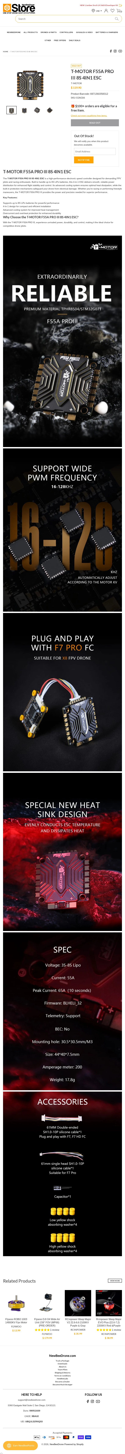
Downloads (62, 1363)
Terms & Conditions (62, 1376)
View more (115, 1281)
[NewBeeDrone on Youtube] (120, 52)
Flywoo (16, 1326)
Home (5, 51)
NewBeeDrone (57, 1444)
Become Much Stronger (62, 1384)
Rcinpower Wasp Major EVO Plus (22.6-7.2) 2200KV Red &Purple (108, 1322)
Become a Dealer (62, 1381)
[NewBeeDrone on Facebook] (111, 52)
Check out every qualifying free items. (89, 115)
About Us (62, 1367)
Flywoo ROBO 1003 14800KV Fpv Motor (16, 1321)
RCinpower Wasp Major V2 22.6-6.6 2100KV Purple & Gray (78, 1322)
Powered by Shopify (74, 1444)
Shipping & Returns (62, 1372)
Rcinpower (78, 1329)
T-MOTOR (76, 83)
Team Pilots (62, 1369)
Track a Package (62, 1361)
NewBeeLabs (62, 1378)
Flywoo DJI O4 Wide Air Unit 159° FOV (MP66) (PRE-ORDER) (47, 1322)
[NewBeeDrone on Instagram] (115, 52)
